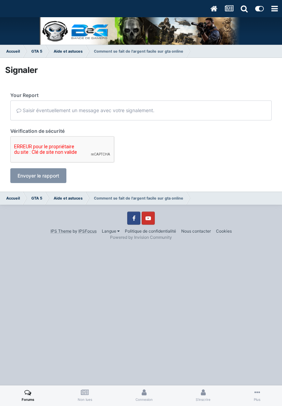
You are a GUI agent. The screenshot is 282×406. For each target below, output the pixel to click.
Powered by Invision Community (141, 237)
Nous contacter (196, 231)
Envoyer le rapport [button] (38, 176)
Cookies (224, 231)
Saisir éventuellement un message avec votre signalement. (87, 110)
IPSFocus (87, 231)
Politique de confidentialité (150, 231)
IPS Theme (61, 231)
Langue (109, 231)
